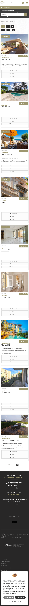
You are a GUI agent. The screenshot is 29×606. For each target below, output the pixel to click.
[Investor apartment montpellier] (14, 91)
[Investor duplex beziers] (14, 187)
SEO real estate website (17, 546)
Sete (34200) (3, 563)
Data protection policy (14, 513)
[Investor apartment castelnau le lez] (14, 234)
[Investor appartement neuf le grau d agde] (14, 44)
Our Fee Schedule (12, 516)
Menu (26, 2)
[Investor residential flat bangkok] (14, 329)
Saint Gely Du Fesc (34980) (6, 568)
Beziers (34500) (4, 565)
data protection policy (19, 16)
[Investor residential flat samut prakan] (14, 425)
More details (14, 70)
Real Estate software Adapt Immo (18, 544)
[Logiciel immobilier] (8, 545)
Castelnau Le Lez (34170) (5, 561)
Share (13, 76)
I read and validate (12, 16)
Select (13, 73)
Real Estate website (16, 545)
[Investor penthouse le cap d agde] (14, 139)
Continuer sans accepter (14, 601)
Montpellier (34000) (4, 557)
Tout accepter (20, 597)
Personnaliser (9, 597)
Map (18, 516)
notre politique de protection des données (14, 592)
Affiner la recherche (22, 3)
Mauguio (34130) (4, 570)
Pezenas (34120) (4, 559)
